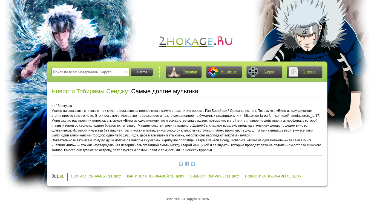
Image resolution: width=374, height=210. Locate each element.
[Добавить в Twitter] (193, 164)
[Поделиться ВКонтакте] (181, 164)
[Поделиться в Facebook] (187, 164)
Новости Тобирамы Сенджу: (90, 91)
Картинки (224, 72)
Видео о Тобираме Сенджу (214, 176)
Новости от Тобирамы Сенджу (273, 176)
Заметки (304, 72)
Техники (184, 72)
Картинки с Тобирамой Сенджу (155, 176)
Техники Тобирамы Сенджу (96, 176)
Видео (264, 72)
